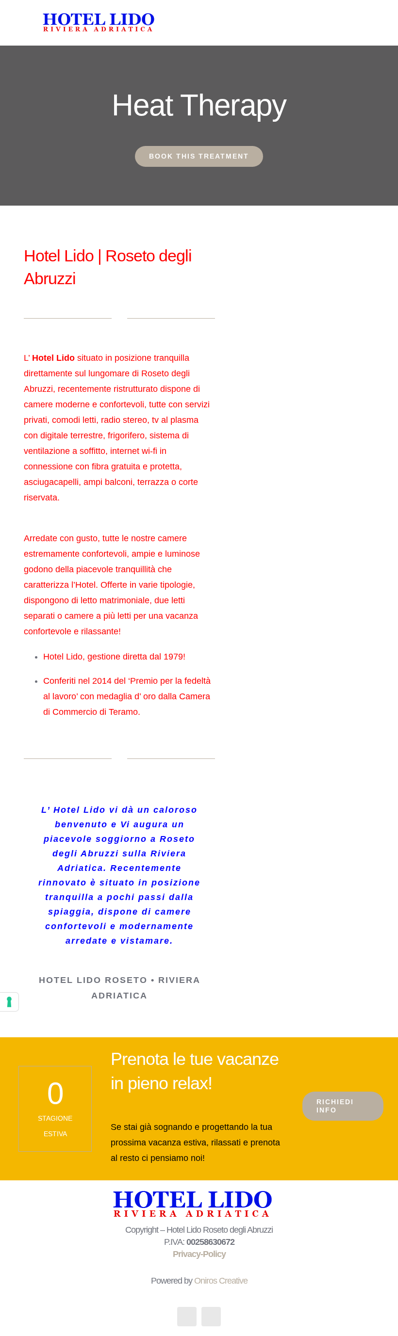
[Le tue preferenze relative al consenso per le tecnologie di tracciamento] (9, 1002)
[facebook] (187, 1316)
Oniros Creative (221, 1281)
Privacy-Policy (199, 1254)
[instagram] (211, 1316)
